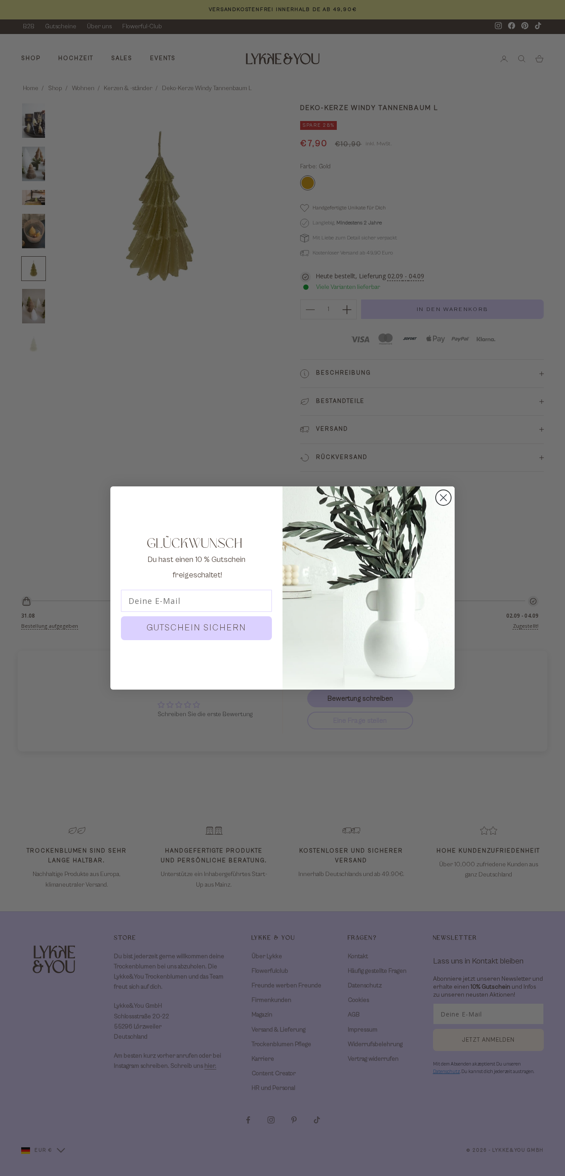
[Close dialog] (443, 497)
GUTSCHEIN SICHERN (196, 628)
